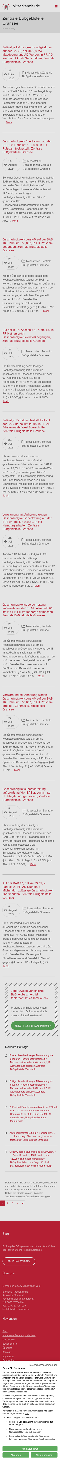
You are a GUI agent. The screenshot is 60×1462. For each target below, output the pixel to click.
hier (26, 1413)
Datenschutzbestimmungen (43, 1364)
